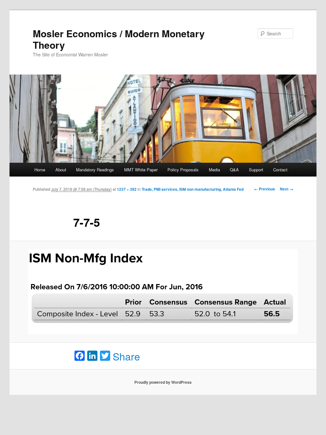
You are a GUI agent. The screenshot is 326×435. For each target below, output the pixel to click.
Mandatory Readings (95, 170)
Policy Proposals (183, 170)
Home (39, 170)
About (60, 170)
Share (126, 356)
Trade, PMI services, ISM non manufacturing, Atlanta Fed (193, 189)
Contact (280, 170)
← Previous (264, 189)
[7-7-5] (163, 292)
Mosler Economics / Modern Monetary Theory (119, 39)
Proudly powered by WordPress (163, 382)
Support (256, 170)
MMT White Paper (141, 170)
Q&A (234, 170)
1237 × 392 (127, 189)
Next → (286, 189)
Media (214, 170)
